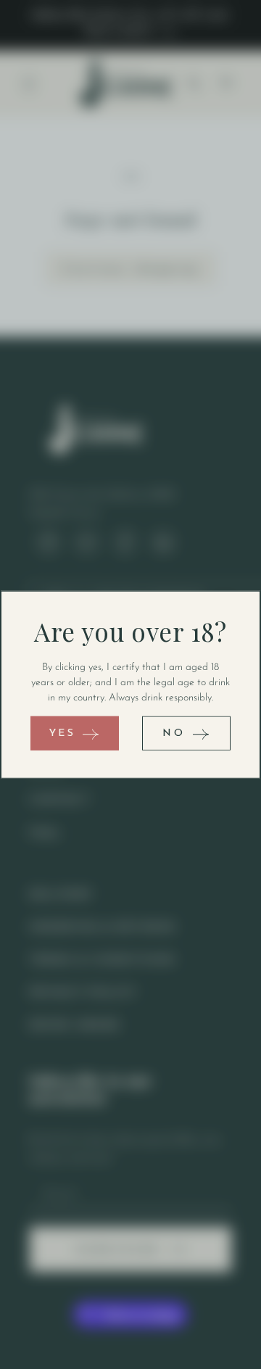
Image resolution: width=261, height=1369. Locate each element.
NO (173, 732)
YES (62, 732)
